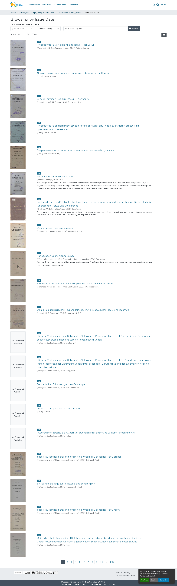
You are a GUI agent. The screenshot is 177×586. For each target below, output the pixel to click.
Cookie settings (67, 584)
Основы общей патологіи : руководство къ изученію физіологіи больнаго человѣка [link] (83, 310)
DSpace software (68, 582)
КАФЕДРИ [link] (24, 12)
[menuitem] (61, 5)
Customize (163, 580)
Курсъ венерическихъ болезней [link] (55, 176)
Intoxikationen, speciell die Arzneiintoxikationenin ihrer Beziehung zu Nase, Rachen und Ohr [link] (86, 432)
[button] (18, 4)
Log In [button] (162, 4)
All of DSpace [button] (60, 4)
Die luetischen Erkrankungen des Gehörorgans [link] (62, 384)
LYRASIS (101, 582)
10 (101, 562)
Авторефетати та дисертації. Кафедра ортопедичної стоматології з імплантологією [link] (70, 12)
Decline (153, 580)
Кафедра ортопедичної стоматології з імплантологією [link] (43, 12)
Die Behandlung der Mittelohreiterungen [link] (59, 408)
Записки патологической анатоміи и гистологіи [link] (63, 99)
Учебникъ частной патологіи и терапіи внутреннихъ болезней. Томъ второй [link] (79, 456)
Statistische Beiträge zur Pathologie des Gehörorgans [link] (66, 483)
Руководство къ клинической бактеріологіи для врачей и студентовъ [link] (75, 283)
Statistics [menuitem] (74, 4)
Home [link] (13, 12)
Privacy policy (80, 584)
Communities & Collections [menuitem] (40, 4)
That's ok (144, 580)
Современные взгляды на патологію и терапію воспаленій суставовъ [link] (75, 150)
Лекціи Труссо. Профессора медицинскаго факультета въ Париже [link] (73, 73)
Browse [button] (134, 28)
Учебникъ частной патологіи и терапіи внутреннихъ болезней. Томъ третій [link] (79, 509)
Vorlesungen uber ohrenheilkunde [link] (56, 256)
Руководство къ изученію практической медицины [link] (65, 44)
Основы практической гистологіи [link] (55, 228)
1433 (112, 562)
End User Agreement (94, 584)
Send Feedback (109, 584)
